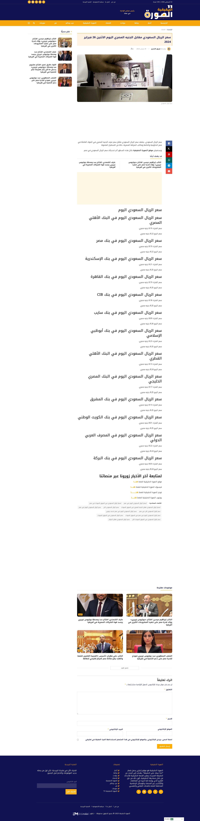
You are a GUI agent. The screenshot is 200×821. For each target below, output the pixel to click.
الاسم (169, 718)
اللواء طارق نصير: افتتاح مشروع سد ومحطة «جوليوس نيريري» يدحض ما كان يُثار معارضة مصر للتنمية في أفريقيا (42, 68)
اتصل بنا (107, 2)
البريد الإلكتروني (115, 729)
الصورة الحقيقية (89, 23)
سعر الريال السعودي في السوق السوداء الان (146, 519)
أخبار (149, 23)
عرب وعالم (70, 23)
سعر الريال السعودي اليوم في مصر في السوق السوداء (143, 515)
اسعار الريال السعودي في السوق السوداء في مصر (105, 503)
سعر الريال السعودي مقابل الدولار (119, 519)
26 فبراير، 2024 (141, 48)
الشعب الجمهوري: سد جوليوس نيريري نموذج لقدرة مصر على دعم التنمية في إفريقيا (152, 657)
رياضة (136, 23)
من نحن (113, 2)
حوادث (122, 23)
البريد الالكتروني (72, 781)
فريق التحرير (155, 48)
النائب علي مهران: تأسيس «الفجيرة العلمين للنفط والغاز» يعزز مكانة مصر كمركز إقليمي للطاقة (100, 657)
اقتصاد (108, 23)
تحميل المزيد (124, 668)
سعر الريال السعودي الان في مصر (149, 511)
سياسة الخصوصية (98, 2)
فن (55, 23)
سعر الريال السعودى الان (111, 507)
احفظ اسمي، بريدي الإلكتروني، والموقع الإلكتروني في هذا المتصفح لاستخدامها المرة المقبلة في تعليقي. (128, 739)
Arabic (167, 819)
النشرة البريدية (87, 2)
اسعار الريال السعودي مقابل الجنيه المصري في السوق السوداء (140, 507)
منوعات (42, 23)
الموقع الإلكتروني (165, 729)
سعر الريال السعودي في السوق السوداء (110, 515)
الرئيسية (164, 23)
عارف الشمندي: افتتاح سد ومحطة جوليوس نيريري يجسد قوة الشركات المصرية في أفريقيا (97, 165)
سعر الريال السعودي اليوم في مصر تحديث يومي (121, 511)
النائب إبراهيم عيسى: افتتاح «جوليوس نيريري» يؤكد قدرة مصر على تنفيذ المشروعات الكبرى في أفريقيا (144, 165)
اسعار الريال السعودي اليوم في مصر (135, 503)
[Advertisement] (70, 11)
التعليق (168, 689)
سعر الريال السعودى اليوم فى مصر (90, 507)
